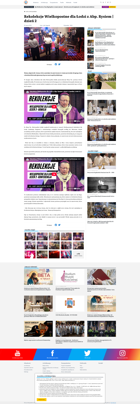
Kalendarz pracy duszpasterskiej (68, 367)
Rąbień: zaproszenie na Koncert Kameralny (37, 340)
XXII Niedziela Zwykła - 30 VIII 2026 (66, 315)
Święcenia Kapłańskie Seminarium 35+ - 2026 (100, 172)
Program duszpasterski (66, 365)
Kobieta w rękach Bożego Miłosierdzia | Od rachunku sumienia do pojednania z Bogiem (37, 288)
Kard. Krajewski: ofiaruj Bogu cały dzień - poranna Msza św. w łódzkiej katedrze (36, 315)
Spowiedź (105, 7)
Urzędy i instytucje (46, 371)
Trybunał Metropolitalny (47, 373)
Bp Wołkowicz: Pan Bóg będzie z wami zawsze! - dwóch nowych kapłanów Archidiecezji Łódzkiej (64, 7)
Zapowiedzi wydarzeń (28, 367)
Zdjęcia (81, 367)
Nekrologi (26, 372)
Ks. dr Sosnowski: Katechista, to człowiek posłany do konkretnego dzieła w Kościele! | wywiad (100, 94)
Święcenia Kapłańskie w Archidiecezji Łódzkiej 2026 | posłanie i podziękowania (101, 145)
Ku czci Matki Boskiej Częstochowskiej (101, 50)
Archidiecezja (44, 2)
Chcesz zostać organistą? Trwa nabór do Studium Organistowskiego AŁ (68, 288)
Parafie (62, 2)
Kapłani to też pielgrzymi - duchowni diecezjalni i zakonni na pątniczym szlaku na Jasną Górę (69, 341)
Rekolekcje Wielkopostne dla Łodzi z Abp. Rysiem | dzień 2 (69, 18)
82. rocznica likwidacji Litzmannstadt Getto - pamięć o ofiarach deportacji (104, 58)
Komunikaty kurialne (28, 369)
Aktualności (36, 2)
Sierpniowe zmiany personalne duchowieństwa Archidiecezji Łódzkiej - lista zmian (100, 289)
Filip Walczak (113, 402)
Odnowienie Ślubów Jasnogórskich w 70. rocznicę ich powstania (99, 340)
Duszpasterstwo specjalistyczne (67, 369)
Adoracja (112, 7)
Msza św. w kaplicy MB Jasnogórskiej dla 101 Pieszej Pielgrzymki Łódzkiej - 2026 (100, 222)
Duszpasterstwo (54, 2)
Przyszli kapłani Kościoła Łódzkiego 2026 (103, 65)
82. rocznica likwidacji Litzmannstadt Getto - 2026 (101, 197)
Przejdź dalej (41, 399)
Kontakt (75, 2)
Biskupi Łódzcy (46, 365)
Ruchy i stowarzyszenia (66, 372)
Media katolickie (83, 369)
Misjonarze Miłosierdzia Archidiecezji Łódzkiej (50, 368)
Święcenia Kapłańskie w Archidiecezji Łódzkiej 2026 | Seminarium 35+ (101, 119)
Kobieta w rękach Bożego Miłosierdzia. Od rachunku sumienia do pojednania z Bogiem (100, 315)
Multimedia (68, 2)
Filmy (81, 365)
